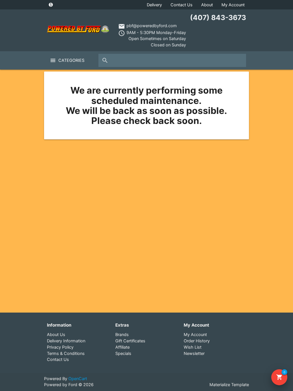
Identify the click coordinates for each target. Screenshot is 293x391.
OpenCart (77, 378)
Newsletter (194, 353)
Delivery (154, 4)
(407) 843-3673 (218, 17)
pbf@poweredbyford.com (151, 25)
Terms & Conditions (66, 353)
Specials (123, 353)
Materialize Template (229, 384)
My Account (233, 4)
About (207, 4)
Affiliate (122, 347)
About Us (56, 334)
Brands (122, 334)
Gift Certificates (130, 340)
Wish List (192, 347)
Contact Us (182, 4)
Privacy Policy (60, 347)
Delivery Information (66, 340)
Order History (197, 340)
